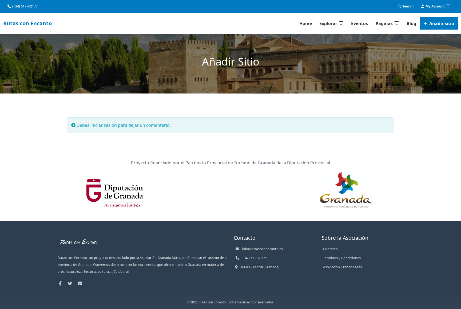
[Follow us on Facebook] (61, 283)
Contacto (330, 248)
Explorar (328, 23)
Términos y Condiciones (342, 257)
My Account (435, 6)
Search (408, 6)
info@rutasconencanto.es (262, 248)
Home (305, 23)
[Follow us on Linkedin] (81, 283)
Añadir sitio (441, 23)
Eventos (359, 23)
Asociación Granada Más (342, 267)
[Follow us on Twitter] (71, 283)
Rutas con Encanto (27, 23)
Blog (411, 23)
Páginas (384, 23)
